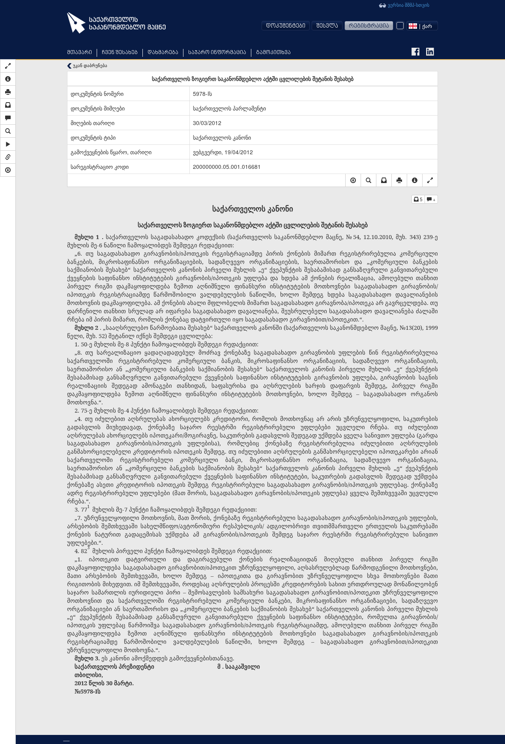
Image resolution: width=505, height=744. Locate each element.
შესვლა (327, 26)
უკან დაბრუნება (89, 65)
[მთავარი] (116, 23)
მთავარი (79, 52)
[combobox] (422, 25)
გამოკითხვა (273, 52)
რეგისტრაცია (369, 26)
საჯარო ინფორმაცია (217, 52)
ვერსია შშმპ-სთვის (408, 4)
